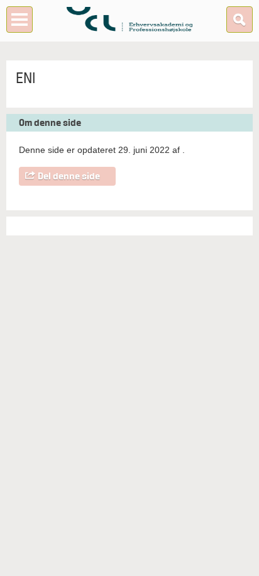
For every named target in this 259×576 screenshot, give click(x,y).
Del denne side (69, 176)
